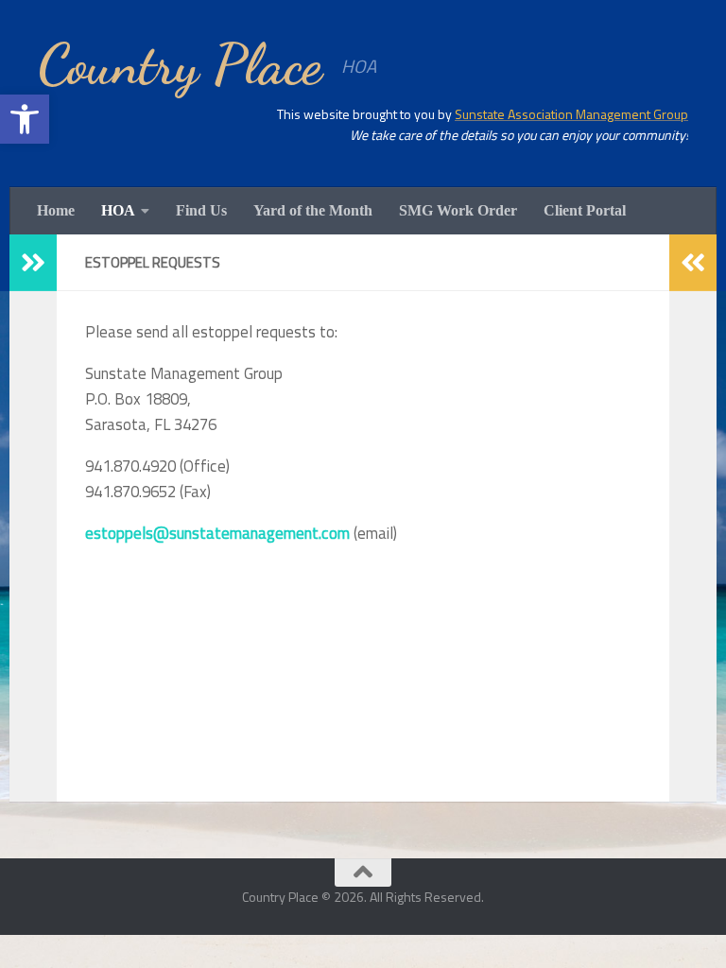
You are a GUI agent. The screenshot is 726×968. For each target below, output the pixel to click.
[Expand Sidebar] (33, 262)
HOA (118, 210)
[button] (24, 119)
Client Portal (585, 210)
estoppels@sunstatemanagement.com (217, 533)
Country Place (180, 64)
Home (56, 210)
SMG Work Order (458, 210)
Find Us (201, 210)
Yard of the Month (312, 210)
